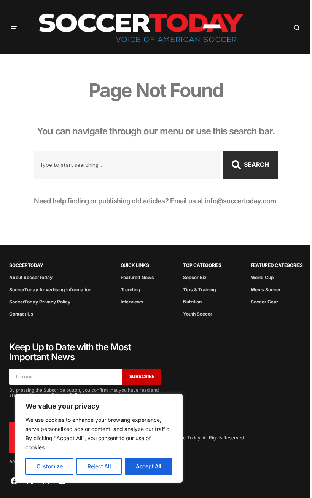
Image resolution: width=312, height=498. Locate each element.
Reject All (99, 466)
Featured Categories (277, 265)
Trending (130, 289)
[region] (99, 438)
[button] (13, 27)
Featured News (137, 277)
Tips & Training (199, 289)
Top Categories (202, 265)
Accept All (148, 466)
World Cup (262, 277)
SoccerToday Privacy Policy (39, 302)
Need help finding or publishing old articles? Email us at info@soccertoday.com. (156, 201)
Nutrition (192, 302)
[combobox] (127, 165)
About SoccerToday (31, 277)
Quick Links (135, 265)
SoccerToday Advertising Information (50, 289)
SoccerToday (26, 265)
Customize (49, 466)
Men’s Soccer (266, 289)
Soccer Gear (264, 302)
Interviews (132, 302)
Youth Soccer (197, 314)
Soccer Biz (195, 277)
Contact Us (21, 314)
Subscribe (141, 376)
